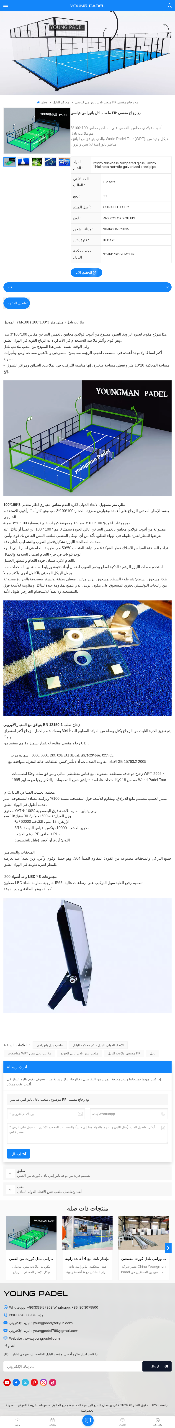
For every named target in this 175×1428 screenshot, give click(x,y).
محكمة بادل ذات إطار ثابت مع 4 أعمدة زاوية (87, 1259)
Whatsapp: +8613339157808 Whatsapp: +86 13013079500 (53, 1307)
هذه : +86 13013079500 (26, 1315)
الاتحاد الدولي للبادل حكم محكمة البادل (98, 1045)
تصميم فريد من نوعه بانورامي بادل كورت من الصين (31, 1259)
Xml (154, 1405)
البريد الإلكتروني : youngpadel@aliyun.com (41, 1323)
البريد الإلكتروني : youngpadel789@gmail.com (43, 1330)
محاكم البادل (61, 102)
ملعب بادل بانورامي (49, 1045)
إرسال (155, 1366)
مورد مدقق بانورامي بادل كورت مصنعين (143, 1259)
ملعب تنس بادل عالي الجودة (79, 1053)
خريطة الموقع (27, 1405)
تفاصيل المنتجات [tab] (17, 303)
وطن (44, 102)
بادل (152, 1053)
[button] (168, 1248)
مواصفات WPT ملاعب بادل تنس (29, 1053)
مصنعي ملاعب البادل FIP (124, 1053)
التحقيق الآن (84, 272)
